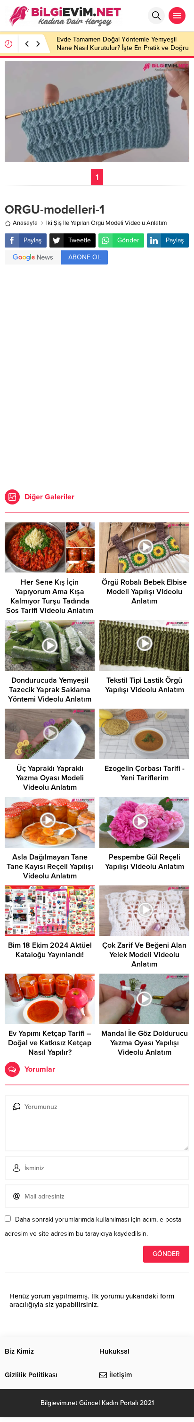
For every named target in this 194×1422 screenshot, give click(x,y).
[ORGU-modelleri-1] (97, 158)
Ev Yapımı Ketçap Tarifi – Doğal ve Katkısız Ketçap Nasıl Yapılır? (49, 1043)
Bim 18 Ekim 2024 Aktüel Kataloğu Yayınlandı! (50, 950)
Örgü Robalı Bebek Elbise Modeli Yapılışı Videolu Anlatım (144, 592)
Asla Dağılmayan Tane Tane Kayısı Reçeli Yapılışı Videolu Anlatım (50, 866)
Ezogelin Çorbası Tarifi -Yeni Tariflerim (145, 773)
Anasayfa (25, 223)
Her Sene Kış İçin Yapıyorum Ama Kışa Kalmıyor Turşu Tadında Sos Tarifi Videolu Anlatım (49, 596)
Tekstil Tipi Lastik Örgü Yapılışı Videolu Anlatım (144, 685)
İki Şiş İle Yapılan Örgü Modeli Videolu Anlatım (106, 223)
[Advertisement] (97, 378)
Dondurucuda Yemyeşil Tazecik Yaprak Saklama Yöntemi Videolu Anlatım (49, 690)
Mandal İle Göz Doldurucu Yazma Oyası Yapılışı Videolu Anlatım (144, 1043)
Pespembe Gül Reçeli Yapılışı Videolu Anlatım (144, 861)
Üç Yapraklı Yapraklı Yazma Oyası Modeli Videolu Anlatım (50, 778)
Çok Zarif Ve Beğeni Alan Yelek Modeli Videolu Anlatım (144, 955)
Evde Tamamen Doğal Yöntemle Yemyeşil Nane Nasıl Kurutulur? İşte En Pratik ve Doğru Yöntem (123, 47)
